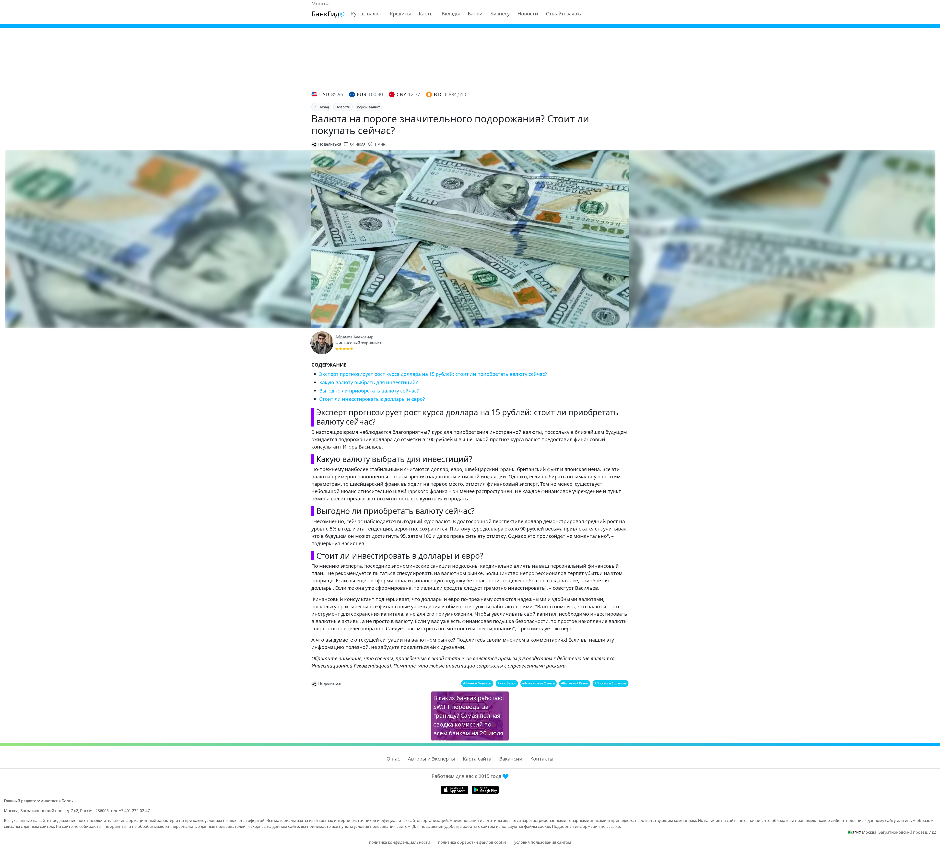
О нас (393, 758)
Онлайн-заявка (564, 13)
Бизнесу (500, 13)
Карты (426, 13)
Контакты (541, 758)
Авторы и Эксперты (431, 758)
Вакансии (510, 758)
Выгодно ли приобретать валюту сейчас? (369, 390)
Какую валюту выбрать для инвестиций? (368, 382)
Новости (527, 13)
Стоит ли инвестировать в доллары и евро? (372, 399)
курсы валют (368, 106)
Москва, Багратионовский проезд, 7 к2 (899, 832)
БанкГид (325, 13)
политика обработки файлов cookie (472, 842)
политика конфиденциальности (399, 842)
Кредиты (400, 13)
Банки (475, 13)
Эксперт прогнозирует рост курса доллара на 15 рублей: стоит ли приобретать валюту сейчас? (433, 374)
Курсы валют (366, 13)
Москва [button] (320, 3)
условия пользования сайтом (542, 842)
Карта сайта (477, 758)
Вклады (451, 13)
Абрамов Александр (354, 337)
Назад (323, 106)
